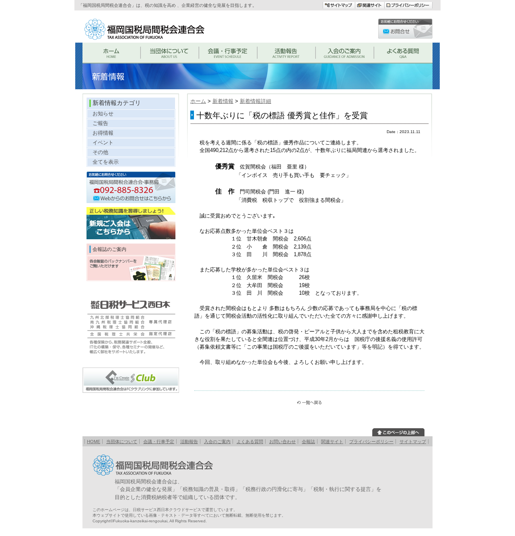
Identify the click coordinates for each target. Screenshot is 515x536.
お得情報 (103, 133)
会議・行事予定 (158, 441)
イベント (103, 143)
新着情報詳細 (255, 101)
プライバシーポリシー (371, 441)
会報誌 (308, 441)
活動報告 (189, 441)
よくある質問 (250, 441)
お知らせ (103, 114)
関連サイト (332, 441)
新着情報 (222, 101)
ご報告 (100, 123)
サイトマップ (413, 441)
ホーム (198, 101)
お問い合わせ (282, 441)
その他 (100, 152)
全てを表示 (106, 162)
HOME (93, 441)
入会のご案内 (217, 441)
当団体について (121, 441)
